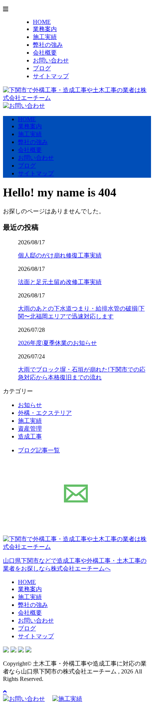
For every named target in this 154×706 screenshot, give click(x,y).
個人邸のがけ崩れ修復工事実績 (60, 255)
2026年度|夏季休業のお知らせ (57, 343)
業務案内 (45, 29)
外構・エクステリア (45, 413)
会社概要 (45, 52)
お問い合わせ (51, 60)
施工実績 (45, 37)
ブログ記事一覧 (39, 450)
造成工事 (30, 436)
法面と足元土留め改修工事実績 (60, 282)
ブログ (42, 68)
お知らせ (30, 405)
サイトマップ (51, 76)
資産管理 (30, 428)
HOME (42, 22)
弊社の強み (48, 45)
